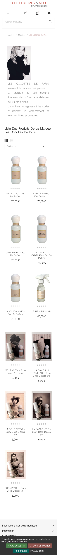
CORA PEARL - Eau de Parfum (15, 254)
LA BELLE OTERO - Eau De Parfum (41, 195)
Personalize (20, 551)
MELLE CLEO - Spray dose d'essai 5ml (15, 372)
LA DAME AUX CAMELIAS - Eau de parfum (41, 255)
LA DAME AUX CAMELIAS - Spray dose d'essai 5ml (42, 373)
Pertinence (26, 146)
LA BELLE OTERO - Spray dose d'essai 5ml (15, 432)
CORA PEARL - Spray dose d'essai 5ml (15, 489)
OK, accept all (17, 545)
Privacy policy (37, 551)
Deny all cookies (41, 545)
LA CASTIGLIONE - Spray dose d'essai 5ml (41, 432)
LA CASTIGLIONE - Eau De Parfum (15, 313)
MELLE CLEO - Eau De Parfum (15, 195)
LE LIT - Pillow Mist (41, 311)
